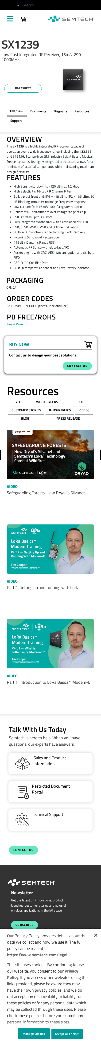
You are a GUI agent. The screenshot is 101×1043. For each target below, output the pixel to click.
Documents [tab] (38, 111)
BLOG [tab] (25, 418)
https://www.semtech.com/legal (37, 955)
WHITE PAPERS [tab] (47, 402)
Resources (81, 111)
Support (16, 120)
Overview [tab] (16, 111)
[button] (95, 935)
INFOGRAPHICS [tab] (60, 410)
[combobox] (37, 5)
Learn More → (17, 324)
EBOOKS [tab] (79, 402)
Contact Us (23, 850)
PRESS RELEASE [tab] (68, 418)
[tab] (82, 111)
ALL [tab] (18, 402)
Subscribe (25, 925)
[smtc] (71, 18)
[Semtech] (36, 886)
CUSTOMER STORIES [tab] (26, 410)
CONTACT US (77, 366)
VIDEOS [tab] (84, 410)
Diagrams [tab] (60, 111)
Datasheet (23, 88)
